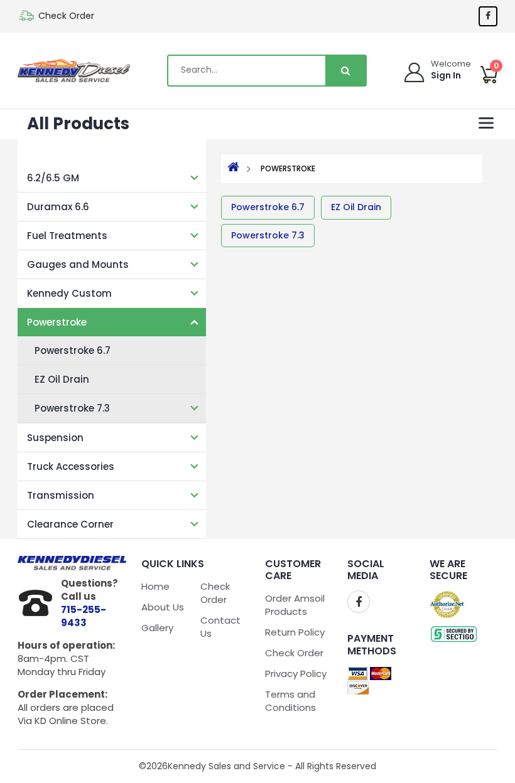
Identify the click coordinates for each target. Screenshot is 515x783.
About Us (162, 607)
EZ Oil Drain (62, 379)
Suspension (55, 437)
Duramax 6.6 (58, 206)
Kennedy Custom (69, 293)
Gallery (157, 627)
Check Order (66, 15)
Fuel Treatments (67, 235)
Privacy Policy (296, 673)
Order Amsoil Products (295, 605)
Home (155, 586)
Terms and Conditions (290, 701)
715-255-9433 (83, 616)
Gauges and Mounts (78, 264)
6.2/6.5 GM (53, 177)
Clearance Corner (70, 524)
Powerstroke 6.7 (73, 350)
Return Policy (295, 632)
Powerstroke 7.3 (72, 408)
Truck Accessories (70, 466)
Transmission (60, 495)
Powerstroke (57, 322)
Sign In (446, 75)
